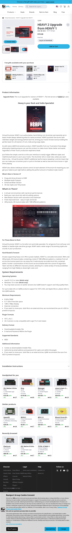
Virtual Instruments (10, 18)
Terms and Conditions (30, 470)
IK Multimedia (44, 450)
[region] (36, 512)
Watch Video (11, 42)
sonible (59, 391)
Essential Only (50, 529)
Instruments (7, 470)
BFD (41, 421)
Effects (5, 476)
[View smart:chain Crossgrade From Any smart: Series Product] (62, 382)
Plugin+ (14, 485)
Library (20, 7)
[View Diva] (27, 382)
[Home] (3, 18)
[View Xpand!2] (10, 411)
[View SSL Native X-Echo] (10, 382)
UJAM (39, 20)
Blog (4, 485)
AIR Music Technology (11, 421)
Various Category (43, 448)
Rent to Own (16, 488)
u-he (23, 391)
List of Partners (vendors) (14, 524)
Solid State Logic (9, 391)
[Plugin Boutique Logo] (6, 6)
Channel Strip (59, 390)
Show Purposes (12, 529)
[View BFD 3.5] (44, 411)
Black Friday (16, 479)
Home (14, 7)
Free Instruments (8, 488)
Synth (22, 390)
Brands (5, 491)
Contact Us (41, 470)
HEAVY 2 (61, 97)
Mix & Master (7, 448)
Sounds (5, 479)
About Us (41, 473)
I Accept (63, 529)
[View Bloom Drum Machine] (62, 411)
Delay (5, 390)
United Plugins (44, 391)
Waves (7, 450)
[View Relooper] (44, 382)
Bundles (6, 482)
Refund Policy (27, 476)
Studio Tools (7, 473)
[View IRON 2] (27, 411)
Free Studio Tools (17, 473)
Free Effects (16, 470)
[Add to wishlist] (68, 25)
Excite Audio (60, 421)
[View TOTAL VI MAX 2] (44, 440)
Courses (15, 476)
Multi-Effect (41, 390)
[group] (10, 388)
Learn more (50, 2)
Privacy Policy (27, 473)
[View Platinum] (10, 440)
